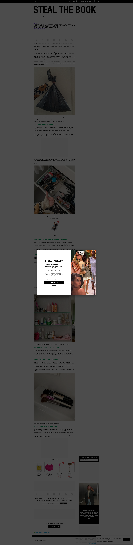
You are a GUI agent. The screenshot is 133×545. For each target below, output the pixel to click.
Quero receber (54, 282)
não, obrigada (54, 285)
